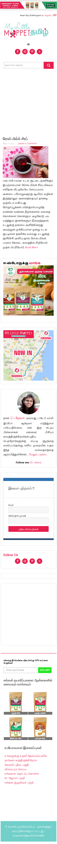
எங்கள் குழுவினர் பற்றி (19, 783)
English (48, 15)
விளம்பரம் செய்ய (16, 769)
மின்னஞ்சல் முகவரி (17, 515)
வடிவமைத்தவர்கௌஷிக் (28, 835)
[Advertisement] (28, 104)
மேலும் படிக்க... (38, 454)
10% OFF (45, 670)
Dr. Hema (35, 462)
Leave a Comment (27, 144)
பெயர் (11, 504)
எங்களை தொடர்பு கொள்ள (22, 774)
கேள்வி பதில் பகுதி (17, 765)
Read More (31, 247)
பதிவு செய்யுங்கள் (28, 529)
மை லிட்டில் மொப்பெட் (29, 30)
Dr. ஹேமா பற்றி (15, 778)
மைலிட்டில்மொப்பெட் (22, 827)
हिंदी (55, 15)
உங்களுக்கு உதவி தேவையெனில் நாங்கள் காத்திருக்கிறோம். (26, 758)
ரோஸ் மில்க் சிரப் (15, 138)
